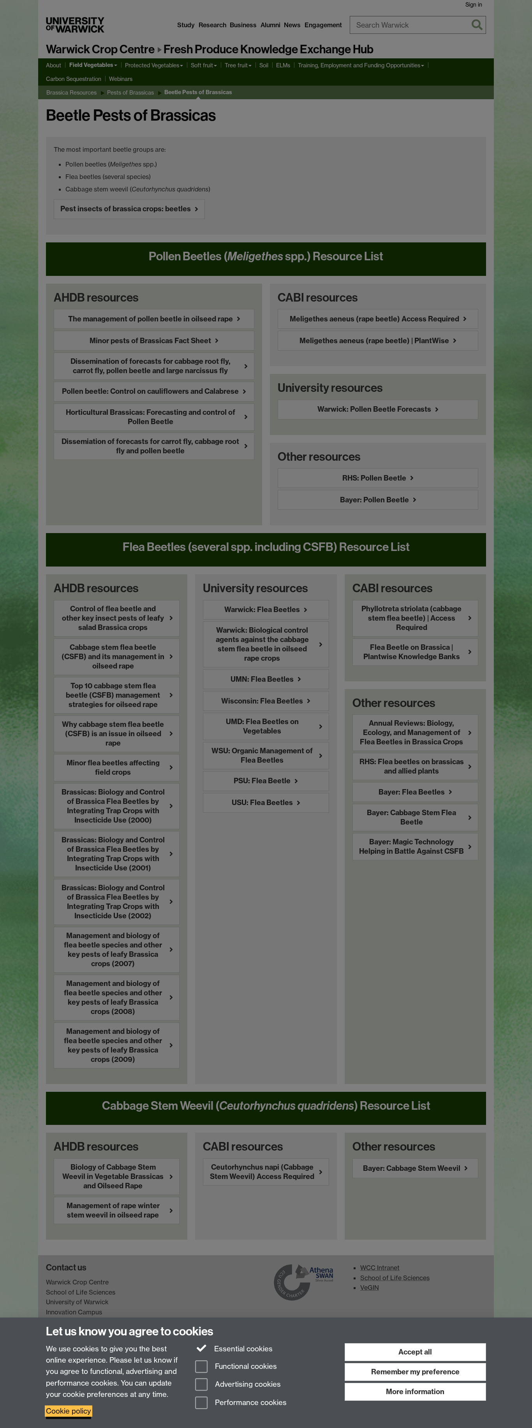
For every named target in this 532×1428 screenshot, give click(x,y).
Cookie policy (68, 1411)
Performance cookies (250, 1402)
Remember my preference (415, 1371)
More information (415, 1391)
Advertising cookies (247, 1384)
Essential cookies (242, 1348)
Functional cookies (245, 1366)
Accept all (415, 1351)
